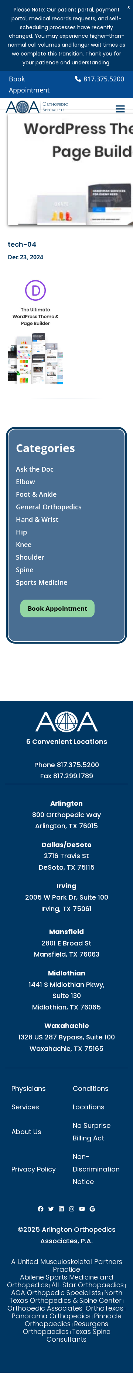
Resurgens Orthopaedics (66, 1327)
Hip (21, 531)
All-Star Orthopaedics (87, 1284)
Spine (24, 569)
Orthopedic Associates (44, 1308)
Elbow (25, 481)
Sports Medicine (41, 582)
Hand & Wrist (37, 519)
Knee (23, 544)
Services (25, 1107)
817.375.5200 (78, 764)
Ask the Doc (35, 469)
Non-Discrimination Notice (96, 1169)
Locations (89, 1107)
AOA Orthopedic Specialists (56, 1292)
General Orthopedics (49, 506)
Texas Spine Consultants (78, 1335)
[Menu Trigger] (120, 108)
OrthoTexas (104, 1308)
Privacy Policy (33, 1169)
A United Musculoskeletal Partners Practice (66, 1265)
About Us (26, 1131)
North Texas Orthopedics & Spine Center (65, 1296)
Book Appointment (29, 84)
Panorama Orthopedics (51, 1316)
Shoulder (30, 557)
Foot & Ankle (36, 494)
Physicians (28, 1088)
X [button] (128, 7)
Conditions (91, 1088)
